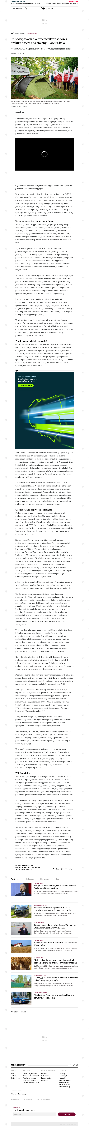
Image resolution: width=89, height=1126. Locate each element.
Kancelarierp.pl (64, 1082)
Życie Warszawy (64, 1087)
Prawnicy (22, 33)
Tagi (57, 879)
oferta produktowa (44, 1099)
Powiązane (15, 879)
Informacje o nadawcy (30, 1080)
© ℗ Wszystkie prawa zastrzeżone (27, 867)
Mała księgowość (65, 1080)
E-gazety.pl (63, 1076)
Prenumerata (46, 1078)
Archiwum (44, 1080)
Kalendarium (28, 1099)
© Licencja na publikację (24, 865)
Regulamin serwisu (29, 1078)
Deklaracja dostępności (31, 1082)
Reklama (44, 1074)
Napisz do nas (15, 1078)
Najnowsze (44, 879)
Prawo (50, 9)
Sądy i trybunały (32, 33)
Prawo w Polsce (38, 883)
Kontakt (13, 1076)
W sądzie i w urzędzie (40, 975)
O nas (13, 1074)
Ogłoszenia (45, 1076)
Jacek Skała (19, 112)
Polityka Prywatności (30, 1074)
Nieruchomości (38, 957)
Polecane (30, 879)
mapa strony (15, 1099)
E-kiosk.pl (62, 1074)
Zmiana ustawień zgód (31, 1076)
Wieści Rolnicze (64, 1084)
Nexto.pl (62, 1078)
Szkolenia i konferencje (19, 1094)
